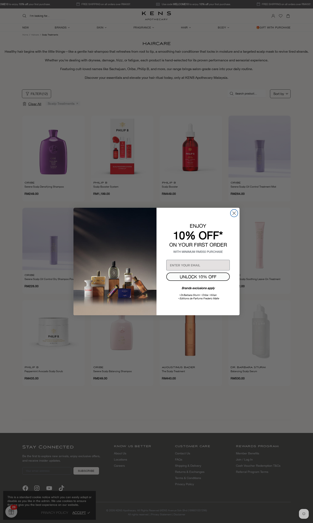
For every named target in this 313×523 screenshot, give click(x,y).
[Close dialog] (234, 213)
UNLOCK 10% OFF (198, 276)
